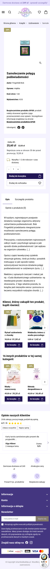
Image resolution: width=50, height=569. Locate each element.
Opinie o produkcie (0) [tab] (15, 208)
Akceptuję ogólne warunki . (24, 524)
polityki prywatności (34, 524)
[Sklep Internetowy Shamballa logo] (25, 12)
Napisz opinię (24, 428)
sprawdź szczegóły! (38, 3)
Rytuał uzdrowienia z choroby (13, 333)
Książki (22, 23)
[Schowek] (39, 12)
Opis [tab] (7, 199)
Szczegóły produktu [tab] (24, 199)
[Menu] (3, 12)
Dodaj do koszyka (17, 176)
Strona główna (9, 23)
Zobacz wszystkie (9, 428)
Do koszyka (11, 345)
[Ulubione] (21, 312)
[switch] (44, 565)
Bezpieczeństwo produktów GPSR (21, 122)
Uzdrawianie (34, 23)
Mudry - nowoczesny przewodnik (10, 389)
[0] (46, 12)
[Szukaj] (9, 12)
